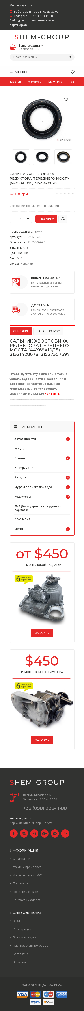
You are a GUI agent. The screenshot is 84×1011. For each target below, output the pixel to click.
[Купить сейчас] (62, 219)
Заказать (42, 633)
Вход (16, 921)
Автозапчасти (25, 439)
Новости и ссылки (25, 892)
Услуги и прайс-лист (27, 867)
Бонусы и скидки (25, 937)
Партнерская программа (30, 945)
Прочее (20, 458)
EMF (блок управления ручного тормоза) (37, 508)
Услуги (19, 448)
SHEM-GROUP (42, 37)
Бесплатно (20, 954)
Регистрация (22, 929)
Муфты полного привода (33, 487)
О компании (21, 859)
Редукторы (22, 497)
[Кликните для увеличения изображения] (42, 119)
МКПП (18, 529)
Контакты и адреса (27, 900)
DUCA (58, 985)
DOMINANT (22, 519)
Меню (20, 72)
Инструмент (23, 468)
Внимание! (20, 962)
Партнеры (20, 883)
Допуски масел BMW (27, 875)
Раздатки (21, 477)
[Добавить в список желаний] (66, 99)
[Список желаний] (73, 71)
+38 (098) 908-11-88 (40, 16)
